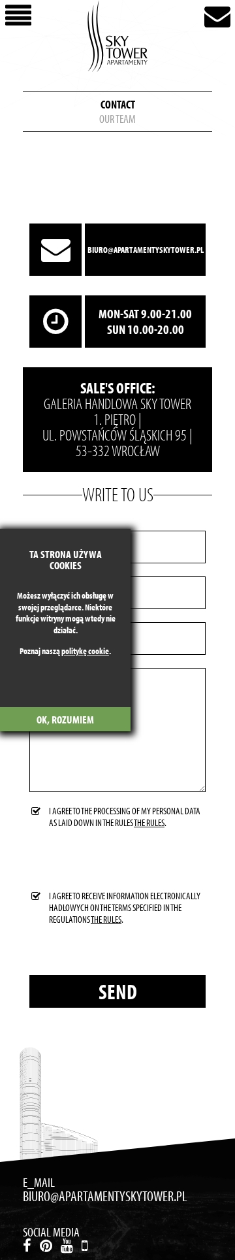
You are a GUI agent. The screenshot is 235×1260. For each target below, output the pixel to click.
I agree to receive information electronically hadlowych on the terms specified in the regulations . (124, 907)
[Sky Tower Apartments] (117, 36)
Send (118, 991)
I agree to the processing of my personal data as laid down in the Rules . (124, 817)
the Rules (149, 822)
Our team (117, 119)
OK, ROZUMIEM (65, 719)
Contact (118, 104)
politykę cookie (85, 651)
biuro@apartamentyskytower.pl (145, 250)
